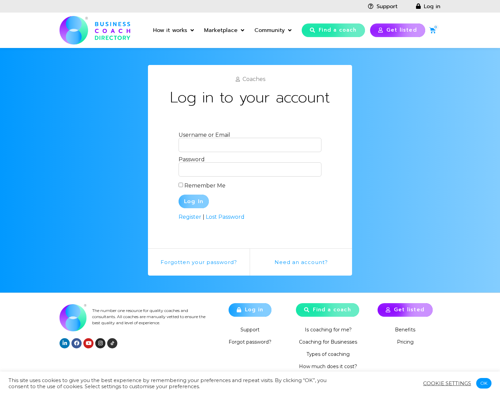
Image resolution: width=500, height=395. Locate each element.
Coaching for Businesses (328, 342)
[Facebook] (76, 343)
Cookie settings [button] (447, 383)
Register (190, 217)
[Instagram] (100, 343)
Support (250, 330)
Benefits (405, 330)
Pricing (405, 342)
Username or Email (204, 135)
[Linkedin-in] (65, 343)
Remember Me (205, 185)
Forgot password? (250, 342)
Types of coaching (328, 354)
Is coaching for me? (328, 330)
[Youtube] (88, 343)
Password (192, 159)
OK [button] (483, 383)
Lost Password (225, 217)
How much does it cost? (328, 366)
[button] (333, 30)
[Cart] (432, 30)
